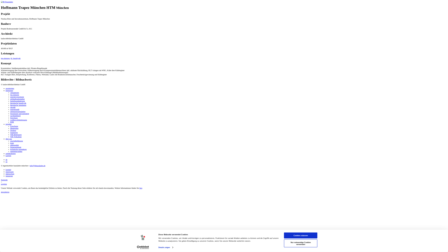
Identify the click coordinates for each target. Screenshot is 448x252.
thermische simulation (18, 105)
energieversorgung (17, 97)
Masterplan (14, 128)
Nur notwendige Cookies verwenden (301, 243)
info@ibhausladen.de (37, 166)
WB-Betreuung (16, 135)
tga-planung (5, 58)
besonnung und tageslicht (19, 114)
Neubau (13, 130)
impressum (10, 172)
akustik (13, 107)
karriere (8, 156)
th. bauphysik (16, 58)
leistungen (9, 91)
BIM (12, 122)
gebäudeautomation (17, 99)
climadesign (14, 93)
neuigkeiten (10, 88)
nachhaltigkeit (15, 116)
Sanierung (14, 133)
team (12, 143)
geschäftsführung (16, 141)
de (6, 160)
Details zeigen (164, 247)
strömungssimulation (17, 112)
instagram (9, 176)
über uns (9, 139)
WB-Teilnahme (16, 137)
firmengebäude (15, 147)
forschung (14, 118)
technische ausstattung (18, 149)
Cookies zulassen (301, 235)
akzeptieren (5, 192)
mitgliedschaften (16, 151)
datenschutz (10, 174)
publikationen (11, 154)
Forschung (14, 126)
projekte (9, 124)
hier (140, 188)
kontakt (8, 170)
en (6, 162)
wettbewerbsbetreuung (18, 120)
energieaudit (14, 109)
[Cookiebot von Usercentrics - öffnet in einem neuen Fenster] (143, 247)
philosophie (14, 145)
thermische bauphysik (18, 103)
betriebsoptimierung (17, 101)
